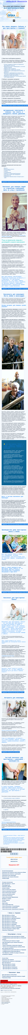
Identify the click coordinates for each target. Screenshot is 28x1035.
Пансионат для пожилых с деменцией (11, 873)
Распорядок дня (6, 885)
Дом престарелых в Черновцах (9, 922)
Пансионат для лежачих (8, 959)
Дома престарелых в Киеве (8, 964)
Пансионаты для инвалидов (9, 875)
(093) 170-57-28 (14, 859)
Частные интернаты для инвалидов (9, 730)
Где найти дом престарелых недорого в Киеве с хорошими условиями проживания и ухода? (14, 840)
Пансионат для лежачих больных (10, 876)
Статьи (3, 1004)
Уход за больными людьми (8, 892)
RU (13, 10)
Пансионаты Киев (6, 977)
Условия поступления (7, 882)
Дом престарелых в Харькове (9, 916)
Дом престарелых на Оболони (10, 968)
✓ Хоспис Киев (3, 997)
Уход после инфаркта (6, 1001)
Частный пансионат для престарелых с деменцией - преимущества (14, 759)
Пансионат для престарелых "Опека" (14, 598)
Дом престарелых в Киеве (8, 915)
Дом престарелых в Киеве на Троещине (11, 927)
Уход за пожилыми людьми (9, 889)
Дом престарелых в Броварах (9, 924)
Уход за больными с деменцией (10, 907)
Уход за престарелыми (7, 904)
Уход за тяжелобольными (8, 894)
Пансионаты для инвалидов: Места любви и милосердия (14, 295)
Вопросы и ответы (6, 898)
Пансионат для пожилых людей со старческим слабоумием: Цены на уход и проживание (14, 188)
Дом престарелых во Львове (9, 919)
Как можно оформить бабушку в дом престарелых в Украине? (14, 27)
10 (25, 849)
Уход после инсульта (7, 895)
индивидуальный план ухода (8, 655)
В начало (3, 849)
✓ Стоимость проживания (5, 996)
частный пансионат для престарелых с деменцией (13, 791)
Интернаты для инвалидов (14, 698)
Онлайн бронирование (7, 870)
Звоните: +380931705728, (5, 992)
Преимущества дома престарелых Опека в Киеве (14, 530)
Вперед (5, 851)
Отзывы (4, 901)
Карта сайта (5, 903)
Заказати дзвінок (4, 980)
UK (15, 10)
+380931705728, (11, 1)
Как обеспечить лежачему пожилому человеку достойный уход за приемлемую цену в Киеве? (13, 838)
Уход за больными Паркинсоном (10, 897)
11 (1, 851)
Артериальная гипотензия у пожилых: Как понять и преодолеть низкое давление (14, 112)
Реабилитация (5, 878)
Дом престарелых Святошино (10, 967)
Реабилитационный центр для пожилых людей (13, 976)
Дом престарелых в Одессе (8, 921)
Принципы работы (6, 886)
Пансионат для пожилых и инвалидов (11, 961)
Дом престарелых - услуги (8, 883)
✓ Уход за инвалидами (5, 999)
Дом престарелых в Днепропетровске (11, 918)
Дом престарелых (6, 962)
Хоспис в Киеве (6, 888)
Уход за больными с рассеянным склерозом (13, 909)
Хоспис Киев (5, 958)
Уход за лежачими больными (9, 891)
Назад (7, 849)
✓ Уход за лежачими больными (6, 998)
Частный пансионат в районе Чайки (10, 928)
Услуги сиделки (6, 900)
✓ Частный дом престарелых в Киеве (8, 995)
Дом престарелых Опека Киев (9, 974)
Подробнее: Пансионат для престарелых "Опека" (13, 692)
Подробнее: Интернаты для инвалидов (10, 751)
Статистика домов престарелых (11, 841)
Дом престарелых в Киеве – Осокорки (11, 925)
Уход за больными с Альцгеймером (10, 906)
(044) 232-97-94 (14, 861)
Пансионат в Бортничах (8, 930)
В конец (9, 851)
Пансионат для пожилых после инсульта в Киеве (14, 872)
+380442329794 (22, 1)
